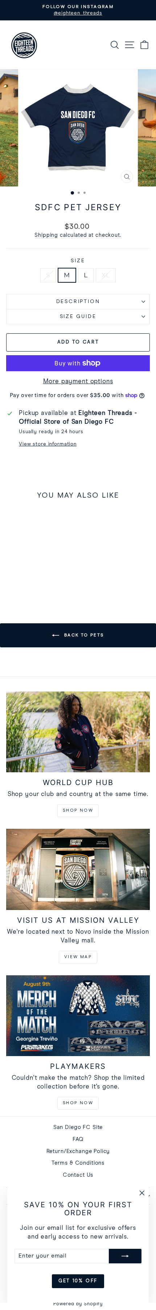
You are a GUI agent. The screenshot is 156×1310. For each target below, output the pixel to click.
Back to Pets (83, 635)
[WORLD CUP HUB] (78, 732)
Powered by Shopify (78, 1304)
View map (78, 957)
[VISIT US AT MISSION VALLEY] (78, 869)
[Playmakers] (78, 1015)
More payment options (78, 382)
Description (78, 301)
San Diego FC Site (78, 1127)
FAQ (78, 1139)
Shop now (78, 810)
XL (106, 275)
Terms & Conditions (78, 1163)
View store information (48, 444)
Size (78, 260)
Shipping (46, 235)
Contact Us (78, 1175)
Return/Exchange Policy (78, 1151)
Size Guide (78, 316)
